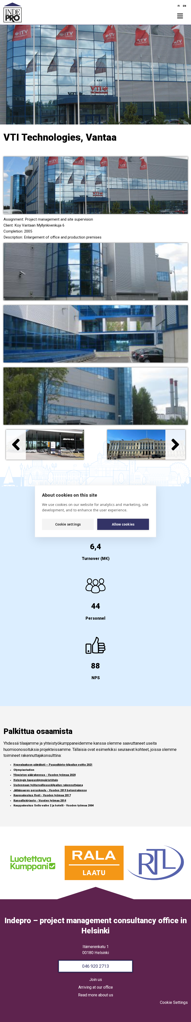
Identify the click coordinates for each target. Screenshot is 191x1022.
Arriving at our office (95, 987)
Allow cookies (123, 524)
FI (179, 5)
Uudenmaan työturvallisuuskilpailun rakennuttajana (48, 785)
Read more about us (95, 995)
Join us (95, 979)
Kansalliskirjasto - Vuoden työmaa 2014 (39, 800)
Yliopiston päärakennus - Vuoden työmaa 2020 (44, 775)
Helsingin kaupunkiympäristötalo (35, 780)
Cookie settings (68, 524)
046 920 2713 (95, 966)
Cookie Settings (174, 1002)
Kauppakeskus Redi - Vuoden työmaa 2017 (42, 795)
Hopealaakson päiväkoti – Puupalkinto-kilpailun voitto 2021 (53, 764)
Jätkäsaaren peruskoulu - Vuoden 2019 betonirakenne (50, 790)
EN (184, 5)
